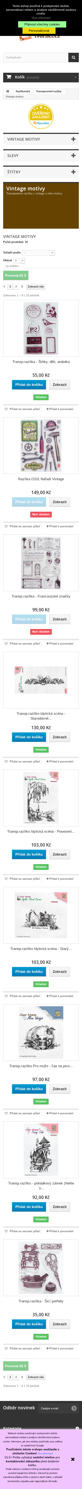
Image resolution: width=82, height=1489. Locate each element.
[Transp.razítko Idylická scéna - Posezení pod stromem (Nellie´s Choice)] (41, 798)
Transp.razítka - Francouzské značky (41, 596)
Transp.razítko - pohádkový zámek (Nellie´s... (41, 1185)
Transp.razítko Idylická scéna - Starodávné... (41, 716)
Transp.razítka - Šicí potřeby (41, 1301)
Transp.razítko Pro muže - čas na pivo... (41, 1066)
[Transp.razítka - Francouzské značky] (41, 563)
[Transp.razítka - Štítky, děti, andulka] (41, 328)
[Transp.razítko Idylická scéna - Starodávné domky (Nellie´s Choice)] (41, 680)
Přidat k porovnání (61, 409)
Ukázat (7, 260)
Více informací (41, 17)
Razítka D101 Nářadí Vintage (41, 479)
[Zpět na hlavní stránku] (8, 91)
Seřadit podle (12, 252)
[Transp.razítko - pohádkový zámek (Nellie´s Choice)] (41, 1150)
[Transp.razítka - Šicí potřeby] (41, 1267)
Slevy (12, 155)
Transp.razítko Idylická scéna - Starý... (41, 949)
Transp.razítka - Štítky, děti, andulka (41, 362)
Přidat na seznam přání (24, 409)
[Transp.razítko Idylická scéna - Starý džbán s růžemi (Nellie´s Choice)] (41, 915)
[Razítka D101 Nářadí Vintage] (41, 445)
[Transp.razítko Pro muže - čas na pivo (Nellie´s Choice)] (41, 1032)
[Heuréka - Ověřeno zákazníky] (41, 116)
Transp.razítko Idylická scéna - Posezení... (41, 832)
